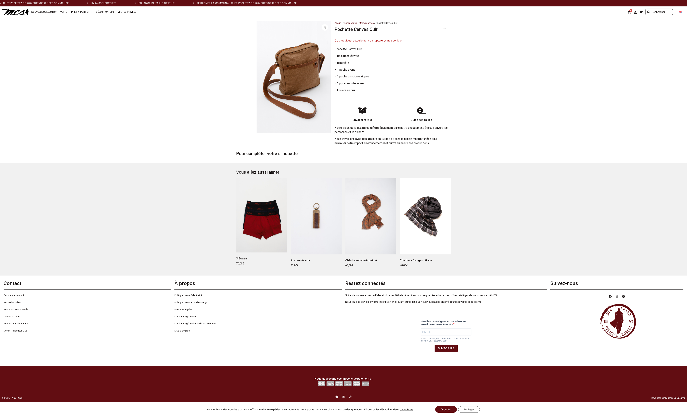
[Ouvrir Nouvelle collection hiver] (66, 12)
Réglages (469, 409)
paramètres (406, 409)
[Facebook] (610, 296)
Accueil (338, 23)
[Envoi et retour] (362, 110)
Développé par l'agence (668, 398)
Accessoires (350, 23)
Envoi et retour (362, 120)
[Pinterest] (623, 296)
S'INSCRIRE (446, 348)
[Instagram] (617, 296)
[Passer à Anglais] (680, 12)
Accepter (446, 409)
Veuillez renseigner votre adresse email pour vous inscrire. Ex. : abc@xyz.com (445, 340)
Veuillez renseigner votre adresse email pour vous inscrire (443, 323)
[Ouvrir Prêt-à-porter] (91, 12)
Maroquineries (366, 23)
